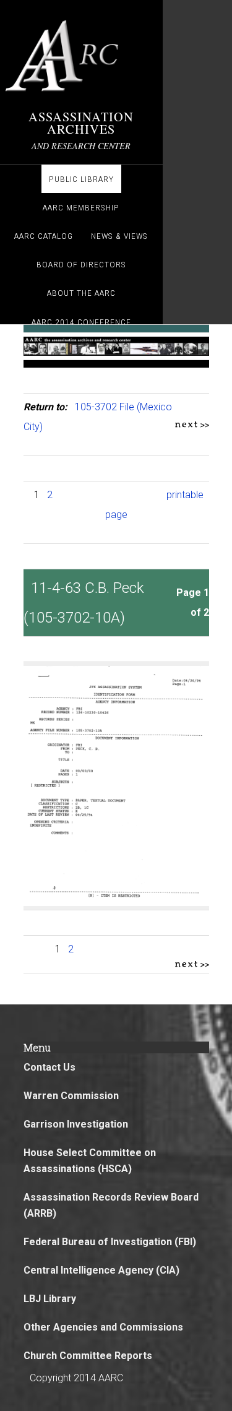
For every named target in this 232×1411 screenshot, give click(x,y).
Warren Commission (71, 1096)
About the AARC (81, 293)
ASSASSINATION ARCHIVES (81, 122)
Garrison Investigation (76, 1124)
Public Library (81, 179)
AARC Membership (81, 207)
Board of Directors (81, 264)
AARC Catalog (43, 236)
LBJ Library (50, 1299)
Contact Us (49, 1067)
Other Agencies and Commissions (103, 1327)
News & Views (119, 236)
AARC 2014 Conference (81, 322)
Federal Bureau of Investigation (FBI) (110, 1242)
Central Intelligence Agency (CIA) (101, 1270)
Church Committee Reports (88, 1355)
